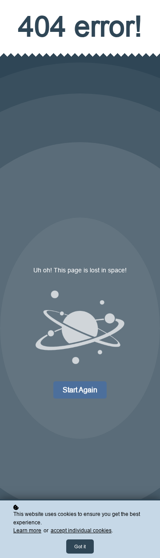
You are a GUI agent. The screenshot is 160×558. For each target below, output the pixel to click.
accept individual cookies (81, 530)
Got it (80, 546)
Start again (80, 390)
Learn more (27, 530)
